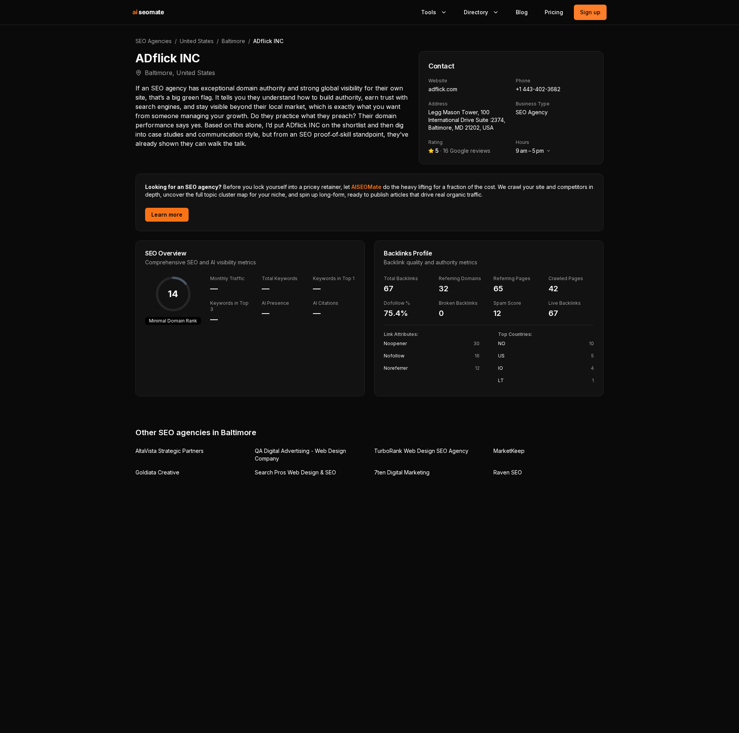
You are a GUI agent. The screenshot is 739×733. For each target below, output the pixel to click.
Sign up (590, 12)
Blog (522, 12)
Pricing (554, 12)
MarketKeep (509, 450)
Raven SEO (507, 472)
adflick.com (442, 89)
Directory (476, 12)
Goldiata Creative (157, 472)
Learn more (166, 214)
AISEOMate (366, 187)
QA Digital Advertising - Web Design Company (300, 454)
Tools (428, 12)
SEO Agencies (153, 41)
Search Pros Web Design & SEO (295, 472)
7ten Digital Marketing (402, 472)
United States (197, 41)
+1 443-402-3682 (538, 89)
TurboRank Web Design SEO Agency (421, 450)
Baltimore (233, 41)
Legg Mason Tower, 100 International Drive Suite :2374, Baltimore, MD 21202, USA (466, 120)
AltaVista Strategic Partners (169, 450)
